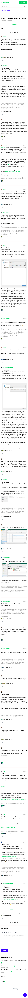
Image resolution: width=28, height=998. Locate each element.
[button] (1, 3)
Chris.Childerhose (6, 65)
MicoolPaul (5, 145)
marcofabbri (5, 367)
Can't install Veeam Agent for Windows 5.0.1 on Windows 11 (13, 960)
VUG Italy (3, 972)
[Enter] (2, 6)
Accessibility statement (19, 992)
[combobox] (14, 6)
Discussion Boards (6, 10)
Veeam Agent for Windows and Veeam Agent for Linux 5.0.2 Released (13, 975)
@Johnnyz (3, 148)
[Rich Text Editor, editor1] (14, 940)
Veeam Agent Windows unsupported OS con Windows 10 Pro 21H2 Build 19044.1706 (14, 970)
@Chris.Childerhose (11, 907)
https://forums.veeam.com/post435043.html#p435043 (13, 799)
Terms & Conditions (8, 992)
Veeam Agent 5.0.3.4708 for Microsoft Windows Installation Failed (13, 980)
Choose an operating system (7, 966)
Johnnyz (4, 36)
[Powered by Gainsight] (14, 989)
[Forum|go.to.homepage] (6, 2)
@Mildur (11, 909)
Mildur (4, 771)
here (8, 164)
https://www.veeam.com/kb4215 (8, 827)
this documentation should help (12, 171)
